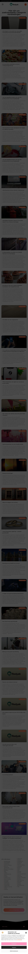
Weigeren (14, 947)
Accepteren (14, 943)
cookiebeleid (19, 939)
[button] (26, 932)
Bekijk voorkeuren (14, 950)
